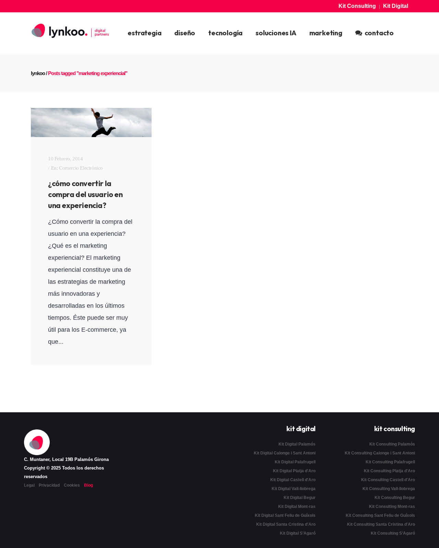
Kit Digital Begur (300, 497)
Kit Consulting (357, 6)
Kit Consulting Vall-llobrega (389, 488)
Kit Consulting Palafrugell (390, 462)
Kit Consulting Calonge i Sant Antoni (380, 453)
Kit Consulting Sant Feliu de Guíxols (380, 515)
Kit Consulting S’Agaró (393, 533)
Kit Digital (395, 6)
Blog (88, 485)
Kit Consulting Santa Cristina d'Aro (381, 524)
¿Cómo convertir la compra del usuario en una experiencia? (85, 194)
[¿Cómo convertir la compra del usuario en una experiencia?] (91, 122)
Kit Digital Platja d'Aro (294, 470)
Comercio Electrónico (81, 168)
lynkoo (38, 73)
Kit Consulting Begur (395, 497)
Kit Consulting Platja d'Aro (389, 470)
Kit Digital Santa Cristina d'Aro (286, 524)
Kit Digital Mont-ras (297, 506)
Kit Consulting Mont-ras (392, 506)
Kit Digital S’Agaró (298, 533)
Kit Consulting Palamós (392, 444)
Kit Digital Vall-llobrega (294, 488)
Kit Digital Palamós (297, 444)
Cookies (72, 485)
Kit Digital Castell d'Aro (293, 479)
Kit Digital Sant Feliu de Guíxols (285, 515)
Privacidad (49, 485)
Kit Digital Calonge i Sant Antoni (285, 453)
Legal (29, 485)
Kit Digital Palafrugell (295, 462)
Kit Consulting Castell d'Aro (388, 479)
